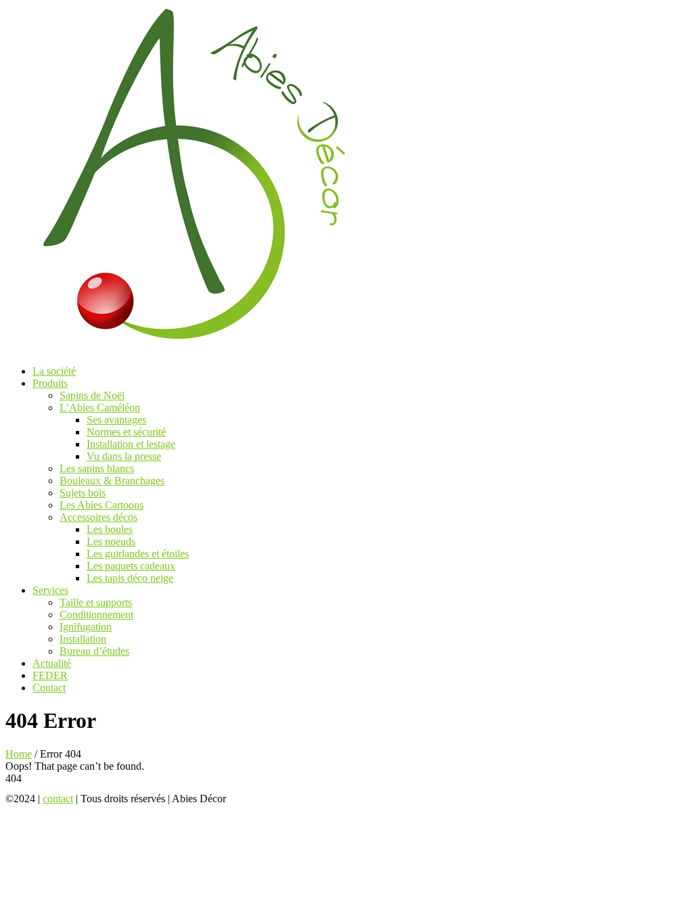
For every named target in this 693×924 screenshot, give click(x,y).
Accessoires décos (98, 517)
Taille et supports (96, 602)
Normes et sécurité (126, 432)
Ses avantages (116, 419)
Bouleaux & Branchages (112, 480)
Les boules (110, 529)
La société (54, 371)
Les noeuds (111, 541)
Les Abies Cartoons (101, 505)
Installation (83, 639)
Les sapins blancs (97, 468)
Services (50, 590)
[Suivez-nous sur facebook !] (245, 798)
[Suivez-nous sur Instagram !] (267, 798)
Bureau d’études (94, 651)
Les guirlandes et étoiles (138, 553)
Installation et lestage (131, 444)
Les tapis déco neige (130, 578)
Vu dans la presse (124, 456)
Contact (49, 687)
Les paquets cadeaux (131, 566)
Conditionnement (96, 614)
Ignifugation (86, 626)
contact (58, 798)
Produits (50, 383)
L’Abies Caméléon (100, 407)
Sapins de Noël (92, 395)
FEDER (50, 675)
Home (18, 754)
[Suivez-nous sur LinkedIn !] (287, 798)
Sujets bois (83, 493)
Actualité (51, 663)
